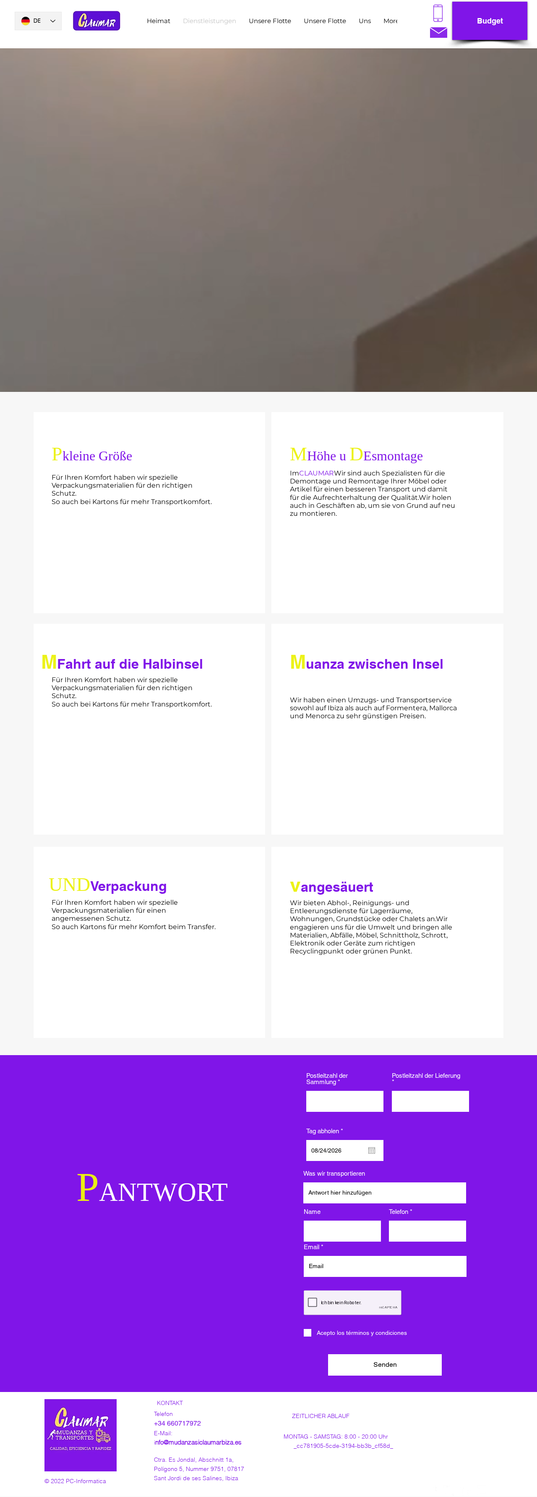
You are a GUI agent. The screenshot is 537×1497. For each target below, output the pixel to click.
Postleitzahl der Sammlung (327, 1078)
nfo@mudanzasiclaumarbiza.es (198, 1442)
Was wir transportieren (334, 1173)
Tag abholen (326, 1131)
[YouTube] (482, 1491)
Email (311, 1247)
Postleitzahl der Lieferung (426, 1075)
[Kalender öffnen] (371, 1150)
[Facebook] (432, 1491)
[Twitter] (448, 1491)
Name (312, 1211)
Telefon (398, 1211)
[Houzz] (465, 1491)
